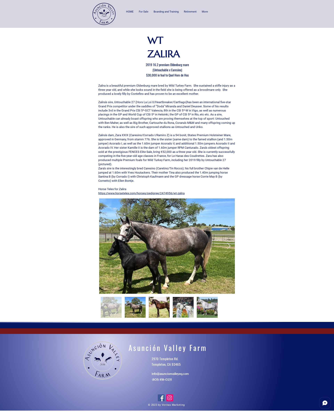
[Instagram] (169, 397)
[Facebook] (161, 397)
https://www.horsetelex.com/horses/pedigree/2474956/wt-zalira (141, 193)
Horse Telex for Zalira (112, 189)
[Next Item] (229, 246)
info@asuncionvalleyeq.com (170, 374)
